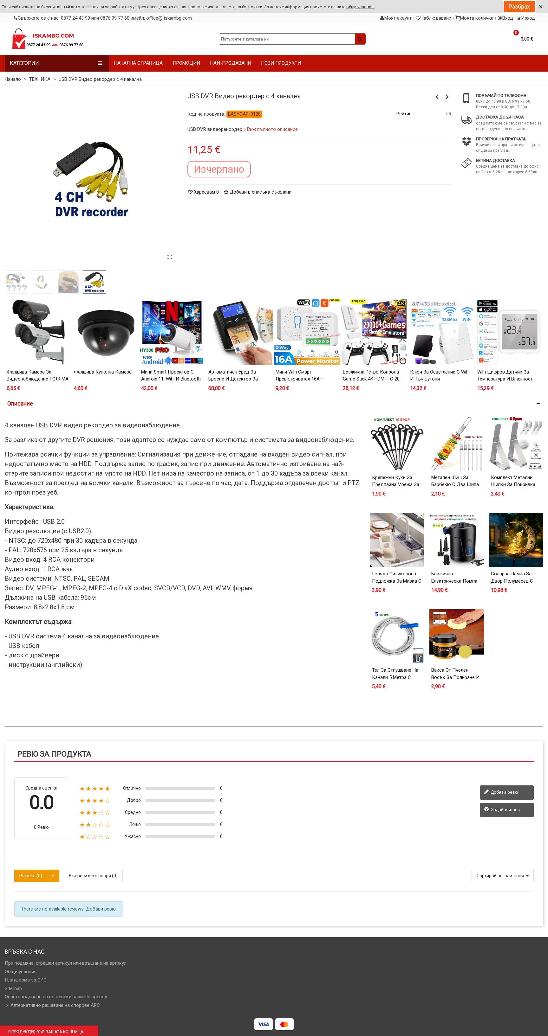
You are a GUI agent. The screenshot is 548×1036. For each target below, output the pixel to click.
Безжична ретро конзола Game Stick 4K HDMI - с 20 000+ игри (371, 379)
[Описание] (274, 403)
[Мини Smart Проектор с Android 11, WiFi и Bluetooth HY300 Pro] (172, 332)
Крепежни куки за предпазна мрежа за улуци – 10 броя (395, 485)
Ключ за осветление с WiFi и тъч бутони (440, 375)
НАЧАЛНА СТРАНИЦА (138, 63)
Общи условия (20, 972)
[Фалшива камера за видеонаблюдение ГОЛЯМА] (38, 332)
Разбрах (519, 6)
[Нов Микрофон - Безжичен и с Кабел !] (447, 97)
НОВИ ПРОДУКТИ (281, 63)
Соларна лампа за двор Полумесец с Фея (512, 581)
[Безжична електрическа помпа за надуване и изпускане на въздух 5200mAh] (456, 540)
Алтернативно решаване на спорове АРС (55, 1005)
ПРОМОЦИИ (186, 63)
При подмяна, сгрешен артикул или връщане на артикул (66, 963)
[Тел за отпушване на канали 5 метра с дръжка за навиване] (397, 636)
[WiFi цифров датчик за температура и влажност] (508, 332)
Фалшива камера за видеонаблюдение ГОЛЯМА (37, 375)
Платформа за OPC (26, 980)
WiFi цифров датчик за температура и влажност (505, 375)
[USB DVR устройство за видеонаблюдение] (437, 97)
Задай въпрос (505, 809)
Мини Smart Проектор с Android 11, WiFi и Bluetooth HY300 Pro (171, 379)
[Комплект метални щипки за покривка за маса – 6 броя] (516, 444)
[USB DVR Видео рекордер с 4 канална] (170, 257)
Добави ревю (504, 792)
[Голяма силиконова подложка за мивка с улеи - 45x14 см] (397, 540)
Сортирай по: (490, 875)
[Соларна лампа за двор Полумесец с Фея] (516, 540)
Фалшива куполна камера (103, 372)
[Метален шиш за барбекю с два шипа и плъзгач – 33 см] (456, 444)
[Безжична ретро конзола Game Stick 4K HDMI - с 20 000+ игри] (374, 332)
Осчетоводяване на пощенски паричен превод (56, 997)
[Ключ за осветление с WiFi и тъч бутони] (441, 332)
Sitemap (13, 988)
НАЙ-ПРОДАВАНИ (230, 63)
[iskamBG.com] (47, 39)
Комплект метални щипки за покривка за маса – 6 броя (513, 485)
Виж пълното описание (272, 129)
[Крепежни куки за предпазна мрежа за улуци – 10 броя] (397, 444)
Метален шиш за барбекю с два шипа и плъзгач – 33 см (455, 485)
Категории (24, 63)
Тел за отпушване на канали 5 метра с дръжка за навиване (395, 677)
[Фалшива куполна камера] (105, 332)
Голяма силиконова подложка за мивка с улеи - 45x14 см (396, 581)
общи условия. (360, 6)
